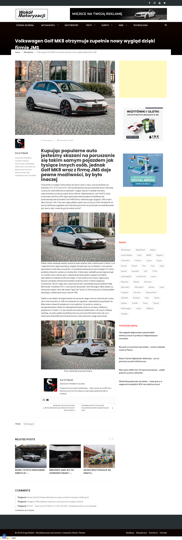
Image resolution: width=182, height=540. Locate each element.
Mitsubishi (139, 287)
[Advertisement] (143, 79)
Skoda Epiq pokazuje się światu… (97, 471)
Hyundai (135, 271)
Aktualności (48, 25)
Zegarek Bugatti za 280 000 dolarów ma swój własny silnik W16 (95, 407)
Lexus (153, 276)
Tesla (145, 303)
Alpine (152, 250)
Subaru (124, 303)
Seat (147, 298)
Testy (89, 25)
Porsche (137, 292)
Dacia (159, 260)
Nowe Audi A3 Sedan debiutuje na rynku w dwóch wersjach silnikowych (58, 497)
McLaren (147, 282)
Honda (123, 271)
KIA (145, 271)
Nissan (151, 287)
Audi (139, 255)
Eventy (105, 25)
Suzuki (134, 303)
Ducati (123, 266)
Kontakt (163, 532)
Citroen (138, 260)
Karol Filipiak (21, 153)
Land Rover (141, 276)
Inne (121, 25)
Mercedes (125, 287)
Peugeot (124, 292)
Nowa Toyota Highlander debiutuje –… (30, 471)
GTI (51, 187)
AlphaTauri (140, 250)
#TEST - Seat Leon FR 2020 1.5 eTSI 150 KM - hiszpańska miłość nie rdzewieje (61, 506)
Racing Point (151, 292)
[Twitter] (164, 3)
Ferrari (134, 266)
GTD (64, 187)
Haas (162, 266)
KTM (155, 271)
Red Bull (124, 298)
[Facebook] (149, 3)
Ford (153, 266)
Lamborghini (126, 276)
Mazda (136, 282)
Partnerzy (153, 532)
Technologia (140, 25)
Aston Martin (126, 255)
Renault (136, 298)
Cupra (148, 260)
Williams (149, 308)
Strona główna (25, 25)
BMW (149, 255)
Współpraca (141, 532)
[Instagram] (154, 3)
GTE (56, 187)
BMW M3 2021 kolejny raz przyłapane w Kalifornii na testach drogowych (59, 407)
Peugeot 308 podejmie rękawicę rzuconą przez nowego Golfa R (55, 501)
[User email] (47, 400)
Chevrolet (125, 260)
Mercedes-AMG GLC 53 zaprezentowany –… (61, 471)
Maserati (124, 282)
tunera (89, 371)
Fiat (143, 266)
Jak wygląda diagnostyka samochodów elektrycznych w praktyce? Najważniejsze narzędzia (138, 335)
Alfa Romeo (126, 250)
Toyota (156, 303)
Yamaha (124, 314)
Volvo (138, 308)
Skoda (156, 298)
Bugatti (160, 255)
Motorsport (71, 25)
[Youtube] (159, 3)
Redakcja (130, 532)
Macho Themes (78, 532)
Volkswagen (29, 424)
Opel (162, 287)
